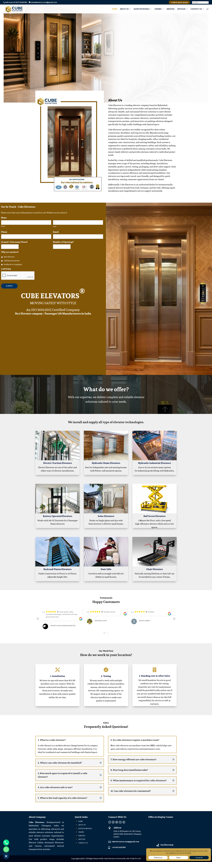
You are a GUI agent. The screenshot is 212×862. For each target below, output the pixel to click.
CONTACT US (196, 9)
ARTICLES (181, 9)
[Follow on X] (120, 822)
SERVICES (170, 9)
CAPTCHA (6, 269)
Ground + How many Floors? (15, 242)
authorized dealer (147, 184)
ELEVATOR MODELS (141, 9)
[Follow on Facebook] (109, 822)
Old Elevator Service (12, 260)
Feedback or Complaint (13, 264)
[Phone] (6, 843)
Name (4, 217)
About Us (115, 100)
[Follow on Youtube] (116, 822)
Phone (5, 232)
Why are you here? (10, 252)
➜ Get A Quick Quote (179, 2)
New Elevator (9, 257)
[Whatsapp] (6, 849)
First (3, 226)
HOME (114, 9)
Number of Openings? (63, 242)
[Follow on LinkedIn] (123, 822)
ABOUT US (124, 9)
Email (56, 232)
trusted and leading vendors (158, 136)
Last (54, 226)
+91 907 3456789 (20, 2)
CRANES (157, 9)
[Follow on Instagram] (113, 822)
